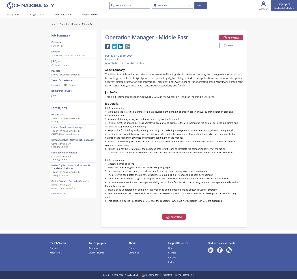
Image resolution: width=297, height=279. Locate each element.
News (170, 248)
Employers (284, 5)
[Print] (127, 46)
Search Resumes (96, 252)
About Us (133, 248)
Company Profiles (90, 14)
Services (172, 252)
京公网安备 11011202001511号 (158, 275)
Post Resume (56, 252)
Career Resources (63, 14)
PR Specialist (58, 114)
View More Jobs (59, 193)
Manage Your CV (36, 14)
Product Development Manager (67, 127)
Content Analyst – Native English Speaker (72, 139)
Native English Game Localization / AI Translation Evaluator (70, 167)
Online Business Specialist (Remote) (69, 181)
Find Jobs (12, 14)
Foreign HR (111, 59)
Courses (172, 257)
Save (230, 45)
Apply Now (233, 37)
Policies (171, 262)
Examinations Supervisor (64, 152)
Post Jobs (93, 248)
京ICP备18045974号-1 (184, 275)
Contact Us (134, 252)
